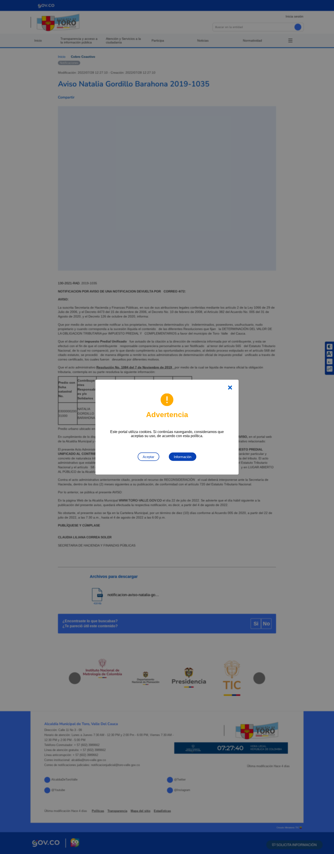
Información (182, 456)
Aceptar (148, 456)
